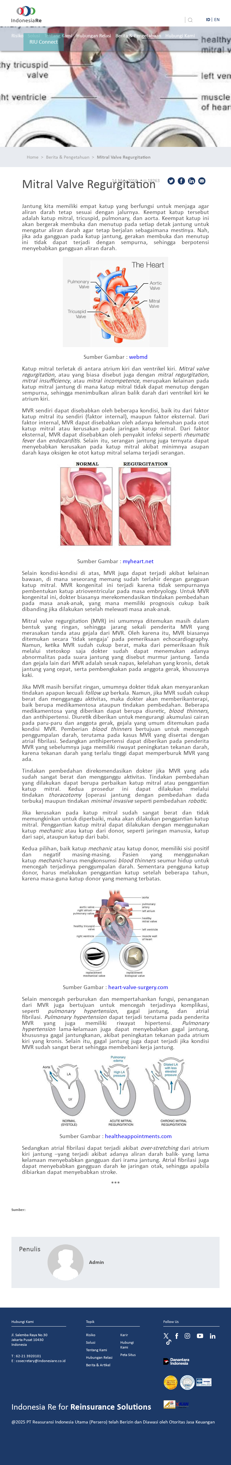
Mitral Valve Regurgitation (124, 157)
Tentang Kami (96, 1350)
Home (32, 157)
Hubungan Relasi (93, 35)
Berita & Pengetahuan (138, 35)
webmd (138, 356)
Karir (124, 1335)
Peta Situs (128, 1354)
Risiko (17, 35)
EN (217, 19)
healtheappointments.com (138, 1135)
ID (208, 19)
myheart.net (138, 560)
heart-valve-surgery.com (138, 986)
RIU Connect (43, 41)
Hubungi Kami (180, 35)
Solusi (90, 1342)
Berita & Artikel (98, 1365)
